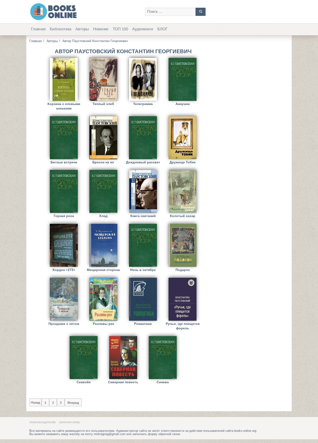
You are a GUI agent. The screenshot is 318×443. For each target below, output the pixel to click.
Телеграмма (143, 104)
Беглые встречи (64, 162)
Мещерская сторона (103, 270)
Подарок (183, 270)
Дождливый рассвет (143, 162)
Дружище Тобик (182, 162)
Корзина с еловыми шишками (63, 106)
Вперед (73, 402)
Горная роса (64, 216)
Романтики (143, 324)
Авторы (82, 29)
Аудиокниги (142, 29)
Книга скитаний (143, 216)
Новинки (100, 29)
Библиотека (60, 29)
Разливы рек (103, 324)
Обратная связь (69, 422)
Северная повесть (123, 382)
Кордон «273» (64, 270)
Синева (163, 382)
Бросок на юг (103, 162)
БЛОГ (162, 29)
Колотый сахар (182, 216)
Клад (103, 216)
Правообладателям (42, 422)
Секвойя (84, 382)
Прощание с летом (63, 324)
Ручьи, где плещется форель (183, 326)
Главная (38, 29)
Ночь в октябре (143, 270)
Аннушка (183, 104)
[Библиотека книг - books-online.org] (84, 11)
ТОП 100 (120, 29)
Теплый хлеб (103, 104)
